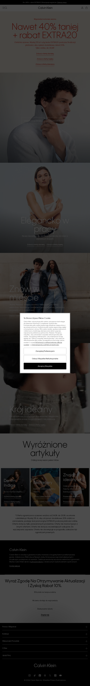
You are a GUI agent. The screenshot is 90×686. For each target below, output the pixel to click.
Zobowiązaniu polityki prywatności (45, 345)
